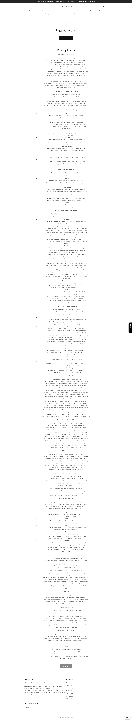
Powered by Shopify (69, 717)
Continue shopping (66, 38)
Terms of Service (70, 693)
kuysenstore (64, 717)
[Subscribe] (49, 707)
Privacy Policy (69, 699)
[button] (25, 6)
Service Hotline (70, 690)
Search (68, 682)
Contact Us (69, 685)
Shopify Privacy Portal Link (82, 416)
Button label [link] (66, 666)
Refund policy (69, 696)
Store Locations (70, 688)
